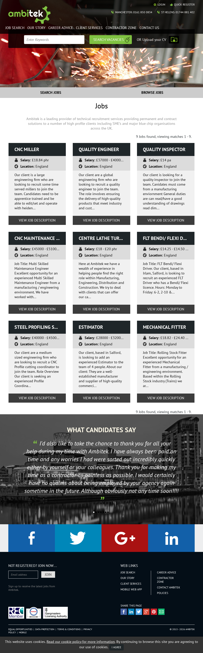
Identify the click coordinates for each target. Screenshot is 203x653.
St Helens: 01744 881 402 (178, 12)
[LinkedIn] (171, 538)
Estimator (91, 327)
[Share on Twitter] (139, 612)
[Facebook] (31, 538)
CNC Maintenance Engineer (40, 238)
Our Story (36, 28)
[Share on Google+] (146, 612)
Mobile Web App (131, 589)
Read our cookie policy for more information (81, 641)
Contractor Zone (121, 28)
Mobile (23, 632)
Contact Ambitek (168, 587)
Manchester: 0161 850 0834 (133, 12)
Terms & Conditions (68, 629)
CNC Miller (26, 149)
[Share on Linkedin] (131, 612)
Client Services (89, 28)
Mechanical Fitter (164, 327)
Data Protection (44, 629)
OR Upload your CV (151, 39)
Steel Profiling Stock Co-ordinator (40, 327)
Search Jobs (50, 92)
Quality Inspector (164, 149)
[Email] (161, 612)
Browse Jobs (152, 92)
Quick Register (184, 4)
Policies (162, 593)
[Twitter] (78, 538)
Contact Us (149, 28)
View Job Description (37, 220)
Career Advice (60, 28)
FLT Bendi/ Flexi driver (168, 238)
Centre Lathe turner (103, 238)
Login (161, 4)
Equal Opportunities (20, 629)
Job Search (14, 28)
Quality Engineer (99, 149)
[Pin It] (154, 612)
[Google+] (125, 538)
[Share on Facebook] (124, 612)
